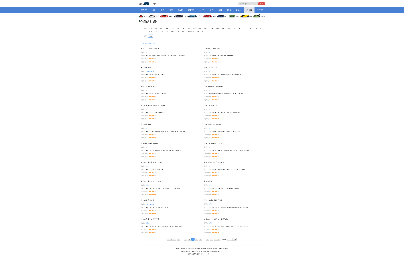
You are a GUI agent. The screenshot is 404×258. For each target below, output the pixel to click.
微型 (145, 16)
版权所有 (220, 251)
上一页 (169, 239)
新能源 (262, 16)
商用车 (191, 10)
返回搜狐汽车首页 (144, 3)
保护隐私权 (210, 248)
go (235, 239)
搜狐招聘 (191, 248)
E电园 (180, 10)
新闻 (162, 10)
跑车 (250, 16)
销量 (154, 10)
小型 (157, 16)
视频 (220, 10)
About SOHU (218, 248)
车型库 (144, 10)
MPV (226, 16)
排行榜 (202, 10)
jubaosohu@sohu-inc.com (209, 254)
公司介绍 (225, 248)
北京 (155, 3)
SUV (237, 16)
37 (211, 239)
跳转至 (224, 239)
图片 (211, 10)
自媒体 (238, 10)
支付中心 (185, 248)
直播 (229, 10)
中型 (184, 16)
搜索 (261, 4)
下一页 (217, 239)
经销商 (249, 10)
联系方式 (203, 248)
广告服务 (197, 248)
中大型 (199, 16)
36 (207, 239)
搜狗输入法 (179, 248)
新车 (171, 10)
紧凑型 (171, 16)
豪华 (214, 16)
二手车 (260, 10)
